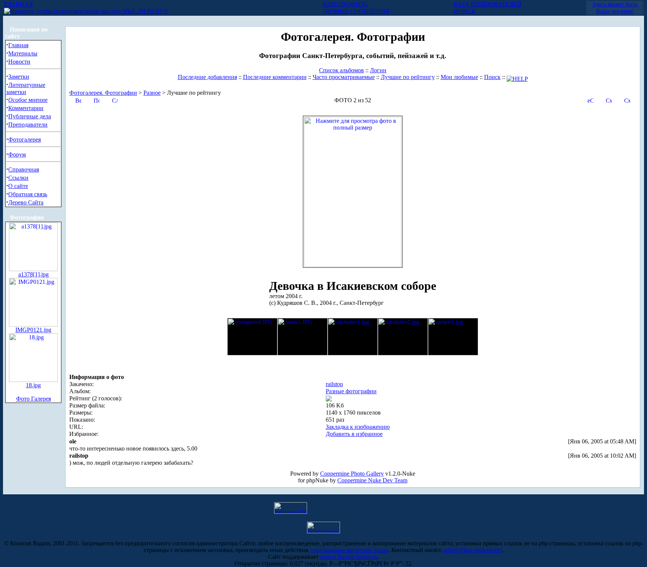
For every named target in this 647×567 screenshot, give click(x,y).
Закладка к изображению (358, 427)
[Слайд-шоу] (115, 100)
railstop (334, 384)
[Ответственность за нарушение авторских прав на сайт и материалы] (323, 531)
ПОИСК (465, 11)
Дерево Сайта (25, 202)
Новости (19, 61)
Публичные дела (29, 116)
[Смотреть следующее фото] (627, 100)
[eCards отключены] (590, 100)
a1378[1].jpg (33, 274)
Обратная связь (27, 194)
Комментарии (25, 108)
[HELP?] (517, 77)
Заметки (18, 76)
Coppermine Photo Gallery (352, 473)
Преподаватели (28, 124)
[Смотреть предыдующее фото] (609, 100)
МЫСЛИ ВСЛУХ (144, 11)
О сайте (18, 186)
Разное (152, 93)
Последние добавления (207, 77)
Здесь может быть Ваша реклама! (615, 7)
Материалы (22, 53)
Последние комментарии (275, 77)
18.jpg (33, 385)
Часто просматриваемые (344, 77)
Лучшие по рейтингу (408, 77)
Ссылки (18, 178)
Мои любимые (459, 77)
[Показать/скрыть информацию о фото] (97, 100)
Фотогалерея (24, 139)
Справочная (23, 169)
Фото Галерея (33, 398)
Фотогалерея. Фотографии (103, 93)
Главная (18, 45)
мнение (28, 100)
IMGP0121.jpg (33, 330)
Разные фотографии (351, 391)
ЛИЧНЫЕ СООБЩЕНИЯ (356, 11)
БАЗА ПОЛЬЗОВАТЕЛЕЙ (488, 4)
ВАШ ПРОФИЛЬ (345, 4)
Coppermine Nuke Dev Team (372, 480)
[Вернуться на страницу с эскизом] (78, 100)
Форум (17, 154)
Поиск (492, 77)
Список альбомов (341, 70)
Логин (378, 70)
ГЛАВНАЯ (18, 4)
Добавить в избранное (354, 434)
